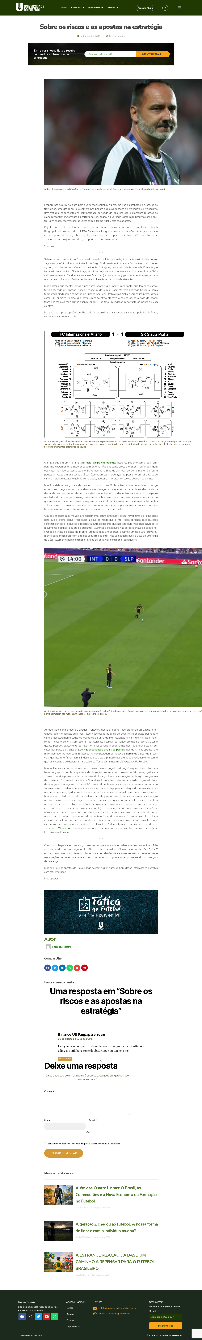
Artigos (70, 1314)
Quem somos (94, 7)
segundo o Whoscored (58, 828)
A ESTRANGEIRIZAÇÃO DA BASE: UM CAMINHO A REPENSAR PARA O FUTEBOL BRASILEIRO (115, 1261)
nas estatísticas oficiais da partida (104, 749)
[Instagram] (30, 1316)
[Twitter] (38, 1316)
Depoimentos (73, 1326)
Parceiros (111, 7)
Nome (48, 1120)
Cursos (64, 7)
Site (88, 1131)
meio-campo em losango (100, 462)
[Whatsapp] (54, 1316)
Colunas (70, 1320)
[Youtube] (46, 1316)
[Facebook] (22, 1316)
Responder (65, 1059)
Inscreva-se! (165, 1325)
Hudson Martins (61, 947)
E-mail (93, 1120)
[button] (145, 8)
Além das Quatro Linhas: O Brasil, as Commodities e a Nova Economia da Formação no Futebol (116, 1194)
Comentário (50, 1091)
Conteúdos (76, 7)
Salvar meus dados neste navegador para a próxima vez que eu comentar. (84, 1143)
